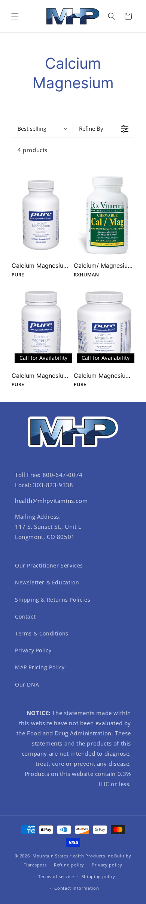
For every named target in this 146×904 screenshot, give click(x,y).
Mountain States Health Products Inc (73, 856)
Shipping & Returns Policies (52, 599)
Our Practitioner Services (49, 565)
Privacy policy (107, 865)
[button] (15, 16)
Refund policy (69, 865)
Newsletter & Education (47, 582)
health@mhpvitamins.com (51, 500)
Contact (25, 616)
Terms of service (56, 876)
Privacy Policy (33, 650)
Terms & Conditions (42, 633)
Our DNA (27, 684)
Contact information (76, 888)
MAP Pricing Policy (40, 667)
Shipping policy (99, 876)
